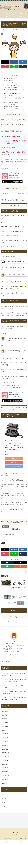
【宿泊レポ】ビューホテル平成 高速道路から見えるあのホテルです (14, 698)
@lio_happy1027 (16, 120)
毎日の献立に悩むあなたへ (10, 78)
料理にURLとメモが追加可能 (12, 85)
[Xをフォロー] (20, 562)
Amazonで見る (14, 458)
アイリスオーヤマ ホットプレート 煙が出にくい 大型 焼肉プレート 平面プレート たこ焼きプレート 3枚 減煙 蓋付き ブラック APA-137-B (14, 447)
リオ (14, 641)
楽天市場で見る (14, 462)
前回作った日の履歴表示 (11, 87)
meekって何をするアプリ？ (11, 80)
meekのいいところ (8, 82)
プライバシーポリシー (20, 838)
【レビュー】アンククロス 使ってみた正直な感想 (14, 686)
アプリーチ (16, 177)
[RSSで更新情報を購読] (20, 566)
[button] (23, 66)
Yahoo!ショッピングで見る (14, 466)
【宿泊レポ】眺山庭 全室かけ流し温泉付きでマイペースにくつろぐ (14, 680)
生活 (3, 542)
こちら (24, 509)
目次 (12, 75)
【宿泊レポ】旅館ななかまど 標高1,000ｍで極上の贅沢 (14, 692)
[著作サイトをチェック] (7, 562)
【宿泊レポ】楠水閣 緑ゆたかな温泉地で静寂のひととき (14, 674)
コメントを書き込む (14, 617)
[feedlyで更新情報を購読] (7, 566)
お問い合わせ (7, 838)
